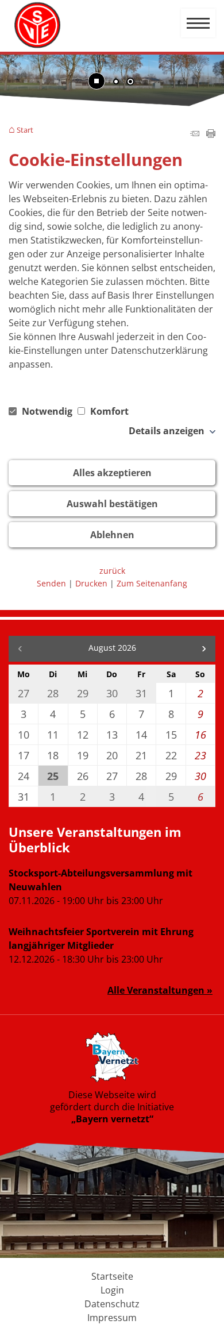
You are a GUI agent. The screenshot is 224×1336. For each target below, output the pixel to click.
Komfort (108, 411)
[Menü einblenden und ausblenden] (199, 23)
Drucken (91, 583)
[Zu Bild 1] (116, 82)
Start (25, 130)
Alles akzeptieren (112, 472)
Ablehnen (112, 534)
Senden (51, 583)
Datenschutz (112, 1304)
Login (112, 1290)
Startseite (112, 1276)
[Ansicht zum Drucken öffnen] (210, 134)
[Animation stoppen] (96, 81)
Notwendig (47, 411)
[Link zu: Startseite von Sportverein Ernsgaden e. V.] (37, 25)
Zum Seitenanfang (152, 583)
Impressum (112, 1317)
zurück (112, 570)
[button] (203, 648)
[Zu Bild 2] (130, 82)
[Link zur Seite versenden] (194, 134)
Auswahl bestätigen (112, 503)
